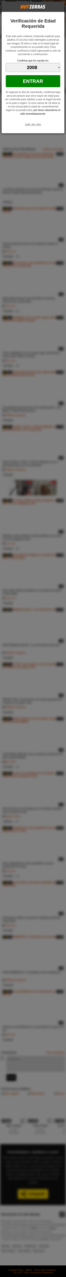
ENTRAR (33, 81)
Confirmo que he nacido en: (33, 60)
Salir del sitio (33, 124)
